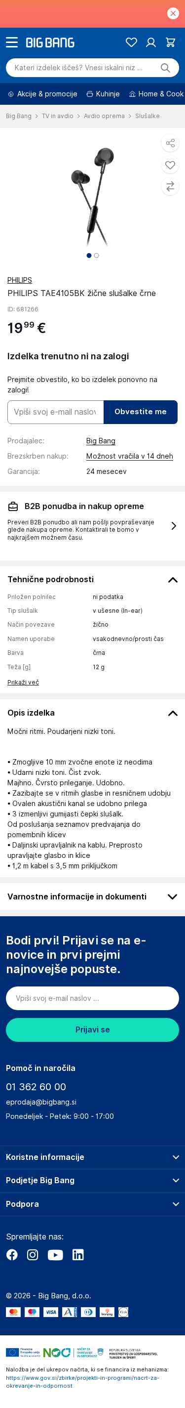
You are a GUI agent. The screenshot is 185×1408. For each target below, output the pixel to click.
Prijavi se (92, 1029)
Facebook (12, 1255)
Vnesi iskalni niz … (79, 68)
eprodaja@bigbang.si (41, 1102)
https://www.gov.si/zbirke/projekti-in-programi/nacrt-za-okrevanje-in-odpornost (82, 1382)
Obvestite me (140, 411)
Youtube (55, 1255)
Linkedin (78, 1255)
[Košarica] (170, 42)
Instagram (32, 1255)
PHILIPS (19, 280)
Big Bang (100, 441)
